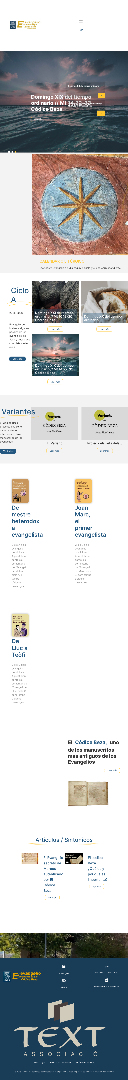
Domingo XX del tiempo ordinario (83, 86)
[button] (81, 22)
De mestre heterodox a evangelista (27, 521)
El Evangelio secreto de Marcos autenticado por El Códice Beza (53, 874)
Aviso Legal (39, 1062)
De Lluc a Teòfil (20, 648)
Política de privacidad (60, 1062)
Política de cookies (85, 1062)
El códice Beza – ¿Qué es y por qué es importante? (98, 869)
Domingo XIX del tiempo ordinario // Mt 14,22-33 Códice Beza (61, 102)
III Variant (54, 443)
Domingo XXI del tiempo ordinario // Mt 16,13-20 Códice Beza (54, 316)
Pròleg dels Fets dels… (104, 443)
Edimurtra (109, 1071)
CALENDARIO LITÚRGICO (61, 261)
